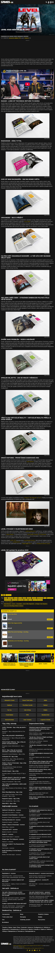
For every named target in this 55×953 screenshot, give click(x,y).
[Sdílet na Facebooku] (2, 595)
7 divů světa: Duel (7, 917)
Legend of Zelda (45, 719)
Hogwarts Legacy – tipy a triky (11, 798)
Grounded (27, 221)
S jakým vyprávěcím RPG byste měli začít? (14, 903)
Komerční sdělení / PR (15, 38)
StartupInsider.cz (30, 931)
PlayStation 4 (4, 36)
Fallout (45, 705)
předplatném (16, 542)
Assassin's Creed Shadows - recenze (12, 815)
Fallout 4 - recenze (7, 841)
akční (24, 598)
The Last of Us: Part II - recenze (11, 812)
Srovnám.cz (21, 931)
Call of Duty (27, 710)
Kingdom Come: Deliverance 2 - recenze (14, 817)
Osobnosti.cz (6, 929)
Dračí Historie (7, 603)
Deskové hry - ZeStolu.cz (11, 910)
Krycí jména (41, 919)
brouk (30, 599)
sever (15, 598)
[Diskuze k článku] (30, 38)
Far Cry (9, 710)
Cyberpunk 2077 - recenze (10, 829)
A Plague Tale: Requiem (30, 497)
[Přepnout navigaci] (48, 2)
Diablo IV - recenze (7, 834)
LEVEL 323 (13, 540)
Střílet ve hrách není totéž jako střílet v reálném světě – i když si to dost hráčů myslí (40, 789)
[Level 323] (27, 125)
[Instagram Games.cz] (32, 950)
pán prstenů (7, 599)
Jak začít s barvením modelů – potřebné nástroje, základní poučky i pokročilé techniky (13, 899)
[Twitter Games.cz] (30, 950)
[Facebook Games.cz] (27, 950)
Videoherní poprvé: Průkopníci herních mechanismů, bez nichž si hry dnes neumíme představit (40, 729)
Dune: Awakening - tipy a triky (11, 801)
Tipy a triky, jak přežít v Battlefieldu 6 (13, 735)
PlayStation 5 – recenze (9, 873)
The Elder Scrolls (27, 705)
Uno (3, 919)
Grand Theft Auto (27, 700)
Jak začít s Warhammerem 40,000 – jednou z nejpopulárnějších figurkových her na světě (13, 894)
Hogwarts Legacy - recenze (10, 822)
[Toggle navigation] (53, 2)
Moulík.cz (37, 929)
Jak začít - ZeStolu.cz (10, 888)
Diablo (45, 710)
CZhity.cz (5, 931)
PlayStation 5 (20, 36)
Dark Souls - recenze (8, 848)
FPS (45, 598)
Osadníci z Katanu (43, 914)
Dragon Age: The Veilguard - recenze (13, 839)
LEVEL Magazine (9, 601)
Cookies (24, 945)
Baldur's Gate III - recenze (9, 832)
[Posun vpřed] (52, 658)
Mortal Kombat (9, 719)
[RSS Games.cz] (40, 950)
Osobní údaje (29, 945)
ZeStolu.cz (47, 927)
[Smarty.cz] (27, 586)
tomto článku (10, 534)
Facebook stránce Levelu (43, 543)
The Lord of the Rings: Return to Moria (13, 605)
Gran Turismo (27, 719)
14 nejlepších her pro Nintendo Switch (40, 834)
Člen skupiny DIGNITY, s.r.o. (38, 948)
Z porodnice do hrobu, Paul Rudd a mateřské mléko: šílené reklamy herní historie (40, 783)
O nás (41, 945)
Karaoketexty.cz (15, 929)
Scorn (39, 497)
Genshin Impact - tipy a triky (10, 771)
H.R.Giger (21, 599)
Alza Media (30, 534)
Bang (21, 914)
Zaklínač (9, 705)
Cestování (24, 927)
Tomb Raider (9, 715)
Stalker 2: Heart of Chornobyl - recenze (13, 824)
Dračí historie (30, 461)
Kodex (34, 945)
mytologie (14, 599)
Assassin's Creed (9, 700)
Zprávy (10, 927)
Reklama (15, 945)
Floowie (36, 534)
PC (8, 36)
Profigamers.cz (38, 927)
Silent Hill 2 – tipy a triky (9, 803)
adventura (40, 598)
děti (6, 598)
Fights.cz (43, 929)
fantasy (29, 598)
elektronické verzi (30, 531)
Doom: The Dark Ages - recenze (11, 854)
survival (34, 598)
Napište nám (21, 946)
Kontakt (38, 945)
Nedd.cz (31, 929)
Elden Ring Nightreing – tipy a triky (12, 792)
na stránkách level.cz (29, 540)
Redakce (20, 945)
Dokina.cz (49, 929)
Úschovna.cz (24, 929)
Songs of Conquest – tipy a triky (11, 781)
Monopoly (23, 917)
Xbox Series (26, 36)
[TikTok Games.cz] (37, 950)
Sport (14, 927)
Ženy (18, 927)
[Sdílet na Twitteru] (4, 595)
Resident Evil (45, 715)
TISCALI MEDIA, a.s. (28, 948)
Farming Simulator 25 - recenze (11, 819)
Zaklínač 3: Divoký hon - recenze (11, 810)
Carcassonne (6, 914)
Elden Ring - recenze (8, 827)
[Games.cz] (7, 2)
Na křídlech (5, 922)
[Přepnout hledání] (46, 2)
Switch (15, 36)
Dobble (40, 917)
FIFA (27, 715)
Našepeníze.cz (12, 931)
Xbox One (11, 36)
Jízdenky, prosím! (25, 919)
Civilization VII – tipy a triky (10, 756)
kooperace (50, 598)
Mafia (45, 700)
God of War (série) (37, 599)
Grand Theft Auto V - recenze (10, 836)
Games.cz (30, 927)
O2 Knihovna (42, 534)
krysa (26, 599)
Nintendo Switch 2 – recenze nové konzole (41, 873)
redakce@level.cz (27, 543)
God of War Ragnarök (28, 603)
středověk (10, 598)
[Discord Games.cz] (35, 950)
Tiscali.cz (5, 927)
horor (20, 598)
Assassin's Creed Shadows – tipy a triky (13, 754)
